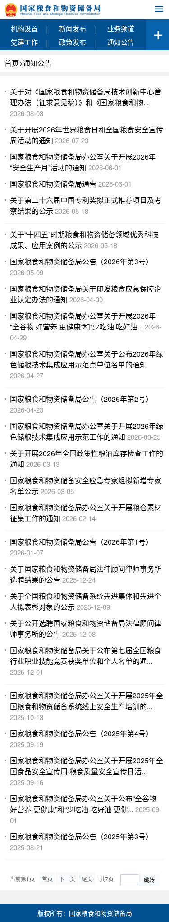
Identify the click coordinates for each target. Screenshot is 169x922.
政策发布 (72, 42)
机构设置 (24, 28)
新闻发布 (72, 28)
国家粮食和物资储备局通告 (53, 184)
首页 (12, 63)
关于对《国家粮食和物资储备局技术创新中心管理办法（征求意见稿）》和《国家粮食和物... (85, 97)
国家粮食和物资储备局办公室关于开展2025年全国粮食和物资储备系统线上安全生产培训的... (86, 700)
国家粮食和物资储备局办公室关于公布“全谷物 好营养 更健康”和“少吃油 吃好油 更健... (83, 803)
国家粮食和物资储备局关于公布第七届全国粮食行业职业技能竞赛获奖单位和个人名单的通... (85, 655)
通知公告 (120, 42)
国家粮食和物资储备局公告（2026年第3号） (81, 261)
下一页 (67, 879)
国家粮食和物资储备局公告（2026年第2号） (81, 399)
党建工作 (24, 42)
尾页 (87, 879)
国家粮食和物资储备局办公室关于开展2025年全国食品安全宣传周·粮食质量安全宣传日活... (86, 765)
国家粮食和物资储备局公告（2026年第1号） (81, 541)
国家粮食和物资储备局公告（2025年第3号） (81, 836)
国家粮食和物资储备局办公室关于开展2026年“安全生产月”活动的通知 (83, 162)
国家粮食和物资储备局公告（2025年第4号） (81, 733)
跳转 (149, 880)
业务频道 (120, 28)
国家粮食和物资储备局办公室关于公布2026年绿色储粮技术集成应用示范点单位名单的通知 (86, 359)
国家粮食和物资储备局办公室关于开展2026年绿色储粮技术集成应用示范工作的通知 (86, 431)
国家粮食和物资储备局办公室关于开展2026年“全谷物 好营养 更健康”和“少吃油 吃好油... (83, 321)
